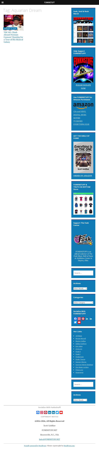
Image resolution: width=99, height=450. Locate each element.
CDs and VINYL (79, 111)
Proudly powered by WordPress (35, 446)
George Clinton (81, 362)
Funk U (78, 354)
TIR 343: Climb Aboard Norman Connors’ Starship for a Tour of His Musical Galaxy (13, 37)
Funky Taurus (80, 359)
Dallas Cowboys (81, 344)
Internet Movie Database (84, 365)
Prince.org (79, 370)
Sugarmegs (79, 372)
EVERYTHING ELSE (81, 124)
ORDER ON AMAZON (82, 175)
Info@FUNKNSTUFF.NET (49, 439)
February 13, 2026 (10, 28)
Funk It (78, 352)
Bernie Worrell (81, 338)
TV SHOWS (77, 121)
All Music (79, 336)
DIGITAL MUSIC (79, 115)
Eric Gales (79, 346)
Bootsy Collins (81, 341)
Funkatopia (80, 357)
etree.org (79, 349)
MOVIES (76, 118)
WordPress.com (69, 446)
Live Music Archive (82, 367)
